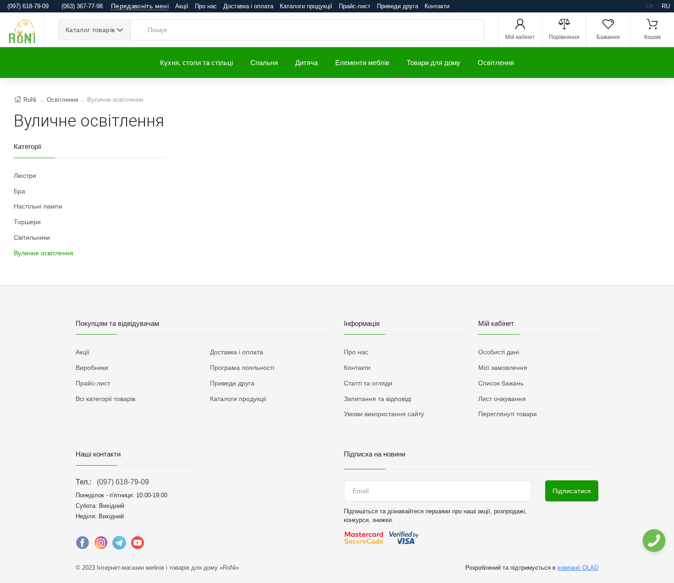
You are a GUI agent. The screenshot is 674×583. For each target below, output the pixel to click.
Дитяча (306, 62)
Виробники (92, 367)
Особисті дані (498, 352)
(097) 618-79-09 (123, 482)
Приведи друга (397, 6)
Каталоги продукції (306, 6)
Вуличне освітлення (43, 253)
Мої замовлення (502, 367)
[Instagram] (101, 545)
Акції (181, 6)
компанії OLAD (578, 567)
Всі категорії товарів (105, 398)
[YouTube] (137, 545)
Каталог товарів (90, 29)
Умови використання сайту (384, 414)
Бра (19, 191)
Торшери (27, 222)
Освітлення (496, 62)
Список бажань (501, 383)
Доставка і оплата (248, 6)
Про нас (206, 6)
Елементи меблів (362, 62)
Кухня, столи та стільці (196, 62)
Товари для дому (433, 62)
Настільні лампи (38, 206)
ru (666, 6)
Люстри (25, 175)
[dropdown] (653, 540)
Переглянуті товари (507, 414)
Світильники (32, 237)
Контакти (437, 6)
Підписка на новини (374, 454)
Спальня (264, 62)
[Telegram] (119, 545)
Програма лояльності (242, 367)
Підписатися (571, 491)
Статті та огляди (368, 383)
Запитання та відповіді (377, 398)
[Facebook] (82, 545)
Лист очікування (502, 398)
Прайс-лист (354, 6)
